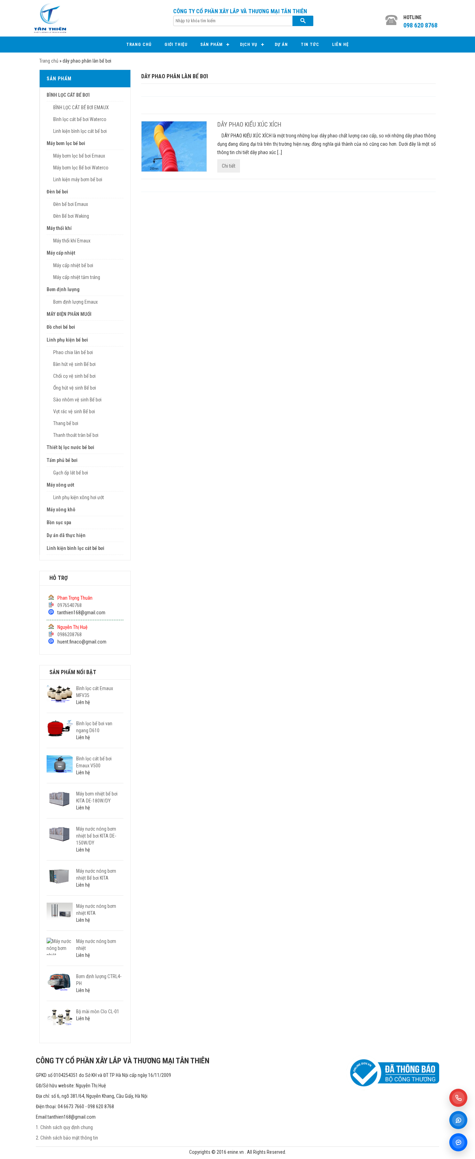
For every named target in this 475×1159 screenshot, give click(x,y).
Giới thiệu (175, 44)
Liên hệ (340, 44)
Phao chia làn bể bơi (73, 352)
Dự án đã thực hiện (66, 535)
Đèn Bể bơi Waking (71, 216)
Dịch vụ (248, 44)
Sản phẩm (211, 44)
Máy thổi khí (59, 228)
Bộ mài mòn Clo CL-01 (97, 1011)
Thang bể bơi (65, 423)
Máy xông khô (61, 509)
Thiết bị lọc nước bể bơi (70, 447)
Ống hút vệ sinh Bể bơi (74, 388)
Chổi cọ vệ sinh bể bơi (74, 376)
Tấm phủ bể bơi (62, 460)
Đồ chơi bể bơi (61, 327)
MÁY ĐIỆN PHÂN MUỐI (69, 314)
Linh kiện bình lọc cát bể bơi (80, 131)
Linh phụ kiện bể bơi (67, 340)
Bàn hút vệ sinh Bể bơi (74, 364)
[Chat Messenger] (458, 1142)
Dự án (281, 44)
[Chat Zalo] (458, 1120)
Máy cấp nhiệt (61, 253)
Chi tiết (228, 166)
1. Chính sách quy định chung (64, 1127)
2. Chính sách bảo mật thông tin (67, 1138)
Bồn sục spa (59, 522)
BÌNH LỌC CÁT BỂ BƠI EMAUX (81, 107)
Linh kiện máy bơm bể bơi (77, 179)
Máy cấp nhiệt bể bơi (73, 265)
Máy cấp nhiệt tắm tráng (76, 277)
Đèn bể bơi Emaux (70, 204)
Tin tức (310, 44)
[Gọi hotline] (458, 1098)
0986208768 (69, 634)
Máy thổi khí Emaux (71, 240)
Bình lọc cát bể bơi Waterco (79, 119)
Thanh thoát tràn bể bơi (75, 435)
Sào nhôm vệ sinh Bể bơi (77, 399)
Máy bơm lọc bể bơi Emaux (79, 156)
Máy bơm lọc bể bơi (66, 143)
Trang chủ (139, 44)
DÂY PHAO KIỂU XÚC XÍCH (249, 124)
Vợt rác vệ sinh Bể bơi (74, 411)
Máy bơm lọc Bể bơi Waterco (80, 167)
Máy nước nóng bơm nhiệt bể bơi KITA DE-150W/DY (96, 836)
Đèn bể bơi (57, 191)
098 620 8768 (420, 25)
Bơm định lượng (63, 289)
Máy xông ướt (60, 485)
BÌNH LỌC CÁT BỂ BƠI (68, 95)
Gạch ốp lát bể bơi (70, 472)
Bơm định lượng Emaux (75, 302)
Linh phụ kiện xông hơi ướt (78, 497)
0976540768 (69, 605)
